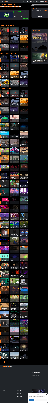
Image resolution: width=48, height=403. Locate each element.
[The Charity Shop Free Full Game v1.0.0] (4, 339)
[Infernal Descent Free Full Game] (14, 273)
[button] (46, 394)
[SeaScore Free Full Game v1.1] (4, 134)
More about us (40, 16)
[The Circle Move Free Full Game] (14, 208)
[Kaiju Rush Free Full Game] (24, 249)
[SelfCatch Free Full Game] (14, 74)
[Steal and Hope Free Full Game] (24, 58)
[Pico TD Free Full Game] (24, 298)
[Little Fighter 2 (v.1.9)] (14, 58)
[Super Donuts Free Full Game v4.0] (4, 306)
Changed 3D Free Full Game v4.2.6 (36, 373)
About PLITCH (25, 18)
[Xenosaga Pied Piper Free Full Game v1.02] (4, 167)
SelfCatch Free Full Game (35, 378)
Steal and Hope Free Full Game (36, 372)
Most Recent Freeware (3, 6)
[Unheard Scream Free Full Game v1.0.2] (24, 347)
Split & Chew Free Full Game (35, 381)
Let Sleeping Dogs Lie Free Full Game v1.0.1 (37, 379)
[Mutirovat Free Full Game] (24, 142)
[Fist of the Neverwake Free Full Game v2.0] (24, 183)
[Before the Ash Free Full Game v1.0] (4, 265)
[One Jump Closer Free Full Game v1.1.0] (4, 74)
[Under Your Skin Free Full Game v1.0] (24, 339)
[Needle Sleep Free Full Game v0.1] (4, 355)
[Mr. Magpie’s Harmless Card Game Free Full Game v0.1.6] (14, 265)
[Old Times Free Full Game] (14, 249)
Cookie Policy (37, 401)
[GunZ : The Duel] (24, 66)
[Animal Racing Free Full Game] (4, 126)
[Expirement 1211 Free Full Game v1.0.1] (24, 118)
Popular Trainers (19, 390)
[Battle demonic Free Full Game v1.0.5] (24, 314)
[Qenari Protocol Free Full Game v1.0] (24, 167)
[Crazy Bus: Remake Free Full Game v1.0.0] (24, 306)
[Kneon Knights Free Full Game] (4, 232)
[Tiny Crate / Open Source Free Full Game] (14, 339)
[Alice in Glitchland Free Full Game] (4, 118)
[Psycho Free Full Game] (24, 126)
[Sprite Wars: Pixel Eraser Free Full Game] (24, 355)
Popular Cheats (19, 393)
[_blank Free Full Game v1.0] (14, 134)
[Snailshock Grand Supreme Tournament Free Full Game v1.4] (4, 216)
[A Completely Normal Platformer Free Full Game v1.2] (24, 232)
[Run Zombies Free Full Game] (14, 126)
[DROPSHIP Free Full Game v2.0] (24, 257)
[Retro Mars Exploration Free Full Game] (14, 175)
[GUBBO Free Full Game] (24, 224)
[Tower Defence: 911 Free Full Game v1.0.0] (4, 314)
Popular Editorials (19, 396)
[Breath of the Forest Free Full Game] (4, 257)
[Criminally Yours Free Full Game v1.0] (4, 347)
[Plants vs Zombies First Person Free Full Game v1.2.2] (4, 224)
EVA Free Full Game (34, 382)
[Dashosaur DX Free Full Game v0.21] (14, 118)
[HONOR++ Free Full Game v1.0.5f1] (4, 249)
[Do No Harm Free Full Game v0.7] (14, 66)
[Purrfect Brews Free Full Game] (14, 216)
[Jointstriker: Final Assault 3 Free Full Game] (14, 314)
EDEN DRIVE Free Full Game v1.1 (36, 370)
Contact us (4, 390)
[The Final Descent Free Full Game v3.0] (24, 175)
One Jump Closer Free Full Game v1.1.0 (37, 376)
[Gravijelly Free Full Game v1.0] (24, 273)
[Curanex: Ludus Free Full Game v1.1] (4, 208)
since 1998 (45, 10)
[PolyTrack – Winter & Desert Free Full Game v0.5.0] (24, 216)
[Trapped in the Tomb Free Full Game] (4, 298)
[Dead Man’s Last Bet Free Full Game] (24, 47)
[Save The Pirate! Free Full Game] (24, 134)
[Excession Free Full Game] (14, 142)
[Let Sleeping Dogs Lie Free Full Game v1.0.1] (24, 74)
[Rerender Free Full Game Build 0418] (4, 142)
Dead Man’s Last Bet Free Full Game (36, 384)
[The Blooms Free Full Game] (14, 167)
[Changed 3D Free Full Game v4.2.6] (4, 66)
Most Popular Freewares (11, 6)
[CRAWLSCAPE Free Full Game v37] (24, 208)
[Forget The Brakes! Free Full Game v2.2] (14, 298)
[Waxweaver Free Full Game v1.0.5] (14, 347)
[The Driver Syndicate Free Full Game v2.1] (14, 355)
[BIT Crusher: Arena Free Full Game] (14, 183)
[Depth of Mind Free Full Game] (4, 183)
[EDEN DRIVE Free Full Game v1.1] (4, 58)
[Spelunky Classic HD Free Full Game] (14, 306)
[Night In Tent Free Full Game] (14, 257)
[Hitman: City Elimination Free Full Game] (4, 82)
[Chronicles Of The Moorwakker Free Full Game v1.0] (14, 232)
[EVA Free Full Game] (14, 47)
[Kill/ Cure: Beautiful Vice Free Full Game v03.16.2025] (4, 273)
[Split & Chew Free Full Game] (4, 47)
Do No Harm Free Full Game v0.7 (36, 375)
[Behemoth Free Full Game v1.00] (24, 265)
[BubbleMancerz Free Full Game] (14, 224)
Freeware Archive (18, 6)
